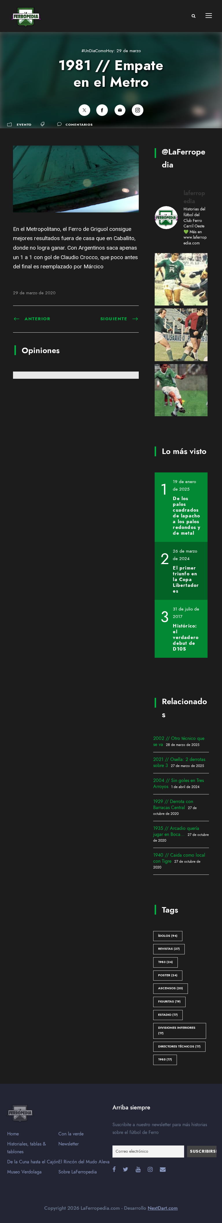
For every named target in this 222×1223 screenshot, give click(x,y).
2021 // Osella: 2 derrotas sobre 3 (179, 762)
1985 (165, 1059)
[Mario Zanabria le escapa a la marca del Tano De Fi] (181, 334)
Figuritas (169, 1001)
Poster (167, 975)
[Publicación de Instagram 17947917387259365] (181, 390)
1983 (165, 962)
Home (13, 1134)
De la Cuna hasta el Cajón (32, 1162)
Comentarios (79, 125)
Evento (24, 125)
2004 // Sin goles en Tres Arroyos (178, 783)
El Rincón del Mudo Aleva (84, 1162)
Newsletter (68, 1144)
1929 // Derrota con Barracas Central (173, 804)
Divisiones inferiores (176, 1030)
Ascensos (170, 988)
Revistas (169, 949)
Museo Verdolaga (24, 1172)
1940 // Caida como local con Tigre (179, 858)
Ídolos (167, 936)
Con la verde (71, 1134)
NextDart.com (163, 1208)
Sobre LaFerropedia (77, 1172)
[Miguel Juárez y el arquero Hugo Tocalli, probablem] (181, 279)
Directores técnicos (179, 1046)
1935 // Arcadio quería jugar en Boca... (176, 831)
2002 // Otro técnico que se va (178, 741)
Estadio (168, 1015)
